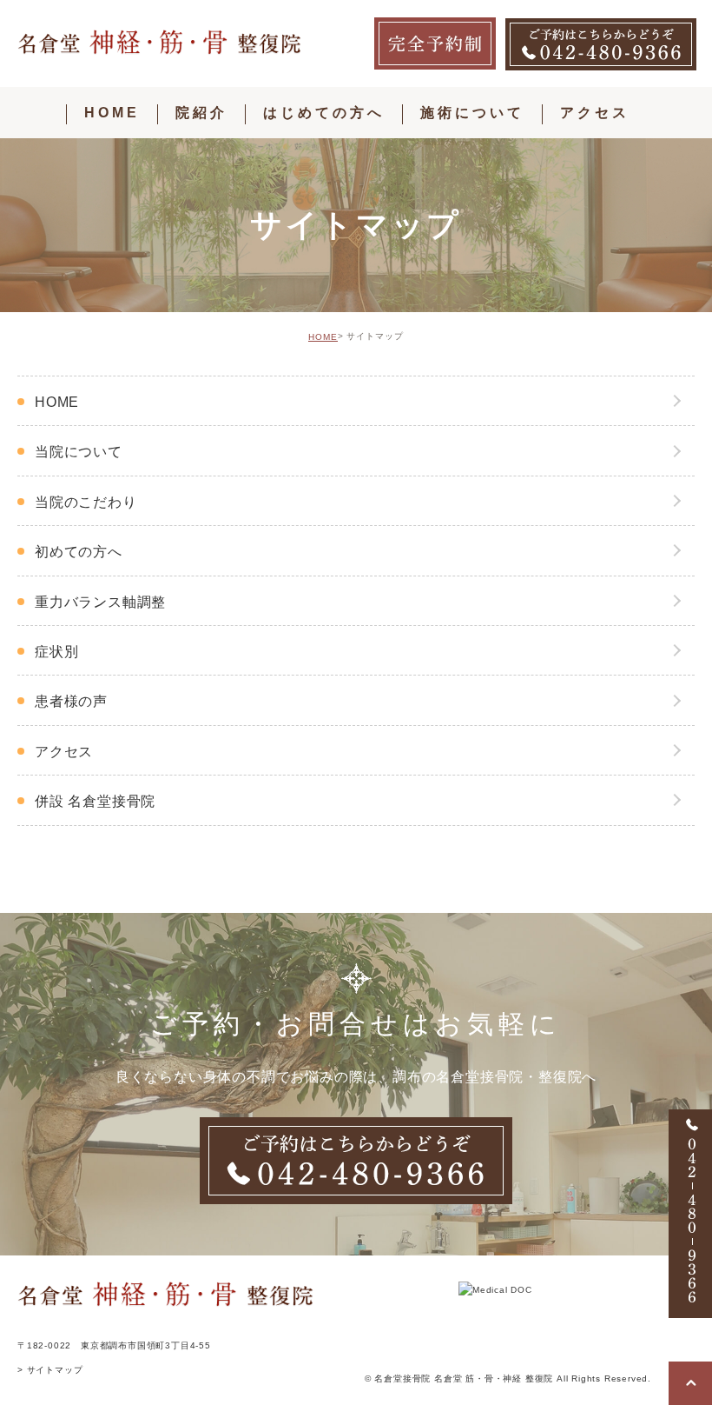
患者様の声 (71, 701)
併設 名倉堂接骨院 (95, 801)
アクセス (64, 751)
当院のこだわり (86, 502)
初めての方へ (78, 551)
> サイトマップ (49, 1370)
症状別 (56, 651)
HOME (323, 337)
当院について (78, 451)
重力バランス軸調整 (100, 602)
